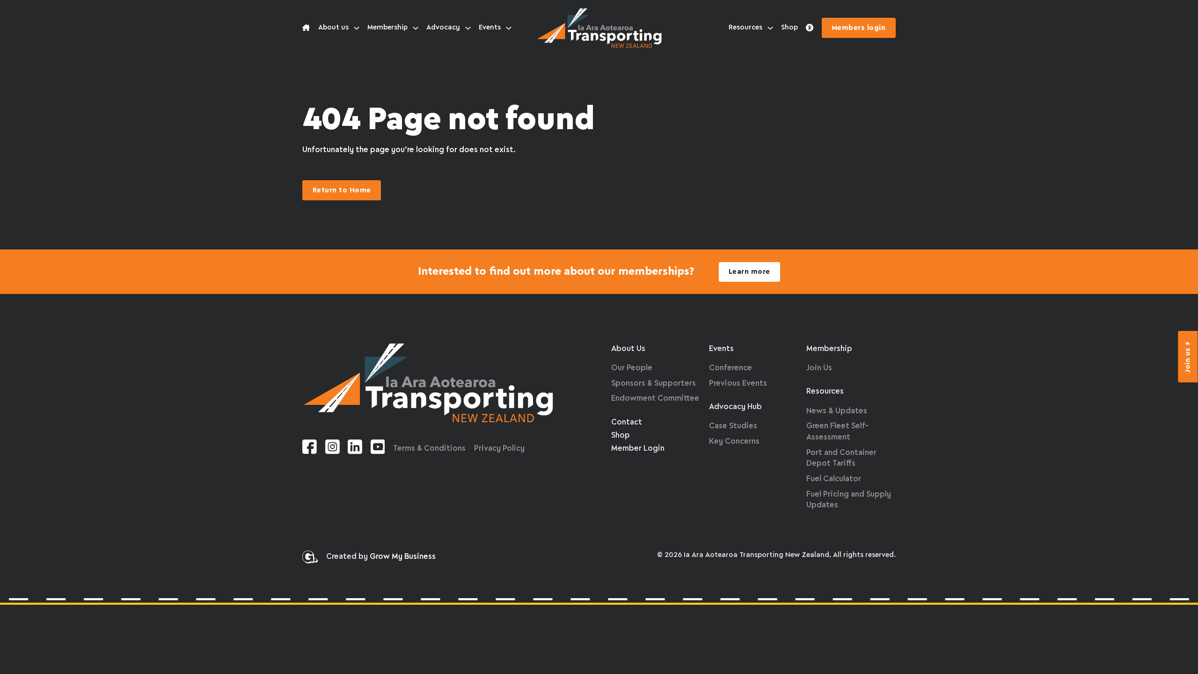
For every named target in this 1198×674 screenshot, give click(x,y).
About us (333, 27)
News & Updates (836, 411)
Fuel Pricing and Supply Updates (848, 500)
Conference (730, 368)
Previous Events (738, 383)
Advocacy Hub (735, 406)
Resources (745, 27)
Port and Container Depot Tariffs (841, 458)
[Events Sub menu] (508, 28)
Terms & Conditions (429, 448)
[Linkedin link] (355, 449)
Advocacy (443, 27)
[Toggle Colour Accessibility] (809, 28)
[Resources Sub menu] (770, 28)
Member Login (638, 448)
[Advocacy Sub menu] (468, 28)
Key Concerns (734, 441)
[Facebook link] (309, 449)
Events (490, 27)
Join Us (819, 368)
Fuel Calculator (833, 479)
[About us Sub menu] (356, 28)
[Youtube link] (378, 449)
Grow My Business (403, 556)
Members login (859, 28)
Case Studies (733, 426)
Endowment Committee (655, 398)
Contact (626, 422)
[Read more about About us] (306, 28)
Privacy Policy (499, 448)
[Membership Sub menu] (415, 28)
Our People (631, 368)
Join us (1188, 360)
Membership (387, 27)
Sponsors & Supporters (653, 383)
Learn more (749, 272)
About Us (628, 348)
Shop (789, 27)
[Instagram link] (332, 449)
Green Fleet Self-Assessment (837, 432)
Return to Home (342, 190)
